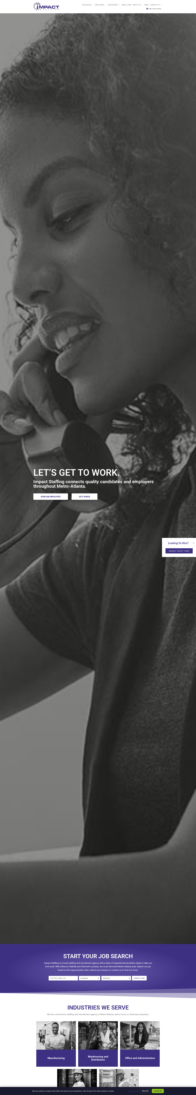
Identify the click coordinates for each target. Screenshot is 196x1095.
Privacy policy (133, 1091)
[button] (179, 551)
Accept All (158, 1091)
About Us (137, 5)
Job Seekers (113, 5)
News (146, 5)
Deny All (145, 1091)
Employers (99, 5)
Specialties (86, 5)
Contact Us (155, 5)
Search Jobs (126, 5)
